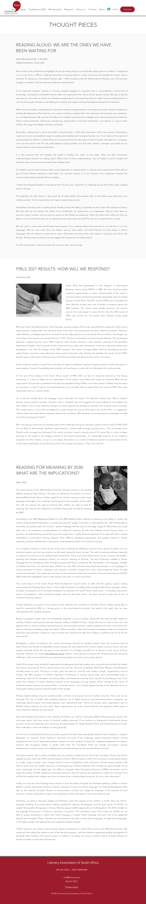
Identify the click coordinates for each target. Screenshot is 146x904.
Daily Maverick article (54, 653)
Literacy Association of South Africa (73, 862)
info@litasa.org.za (71, 877)
